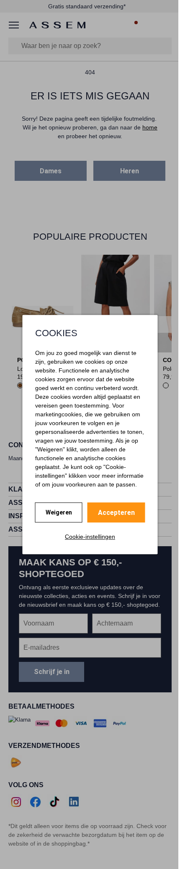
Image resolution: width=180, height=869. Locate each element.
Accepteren (116, 513)
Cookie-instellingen (90, 536)
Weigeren (59, 512)
